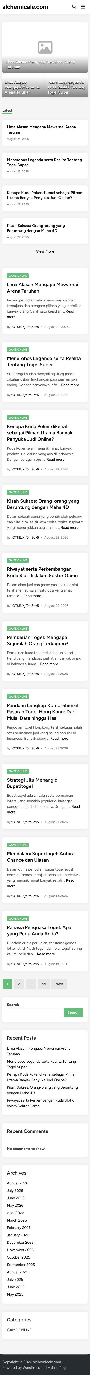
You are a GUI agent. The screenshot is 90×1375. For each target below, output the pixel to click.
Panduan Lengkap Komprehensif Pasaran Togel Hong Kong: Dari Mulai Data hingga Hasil (43, 711)
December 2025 (20, 1242)
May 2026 (15, 1205)
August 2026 (17, 1183)
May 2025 (15, 1294)
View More (45, 251)
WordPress (31, 1367)
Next (59, 984)
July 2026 (15, 1190)
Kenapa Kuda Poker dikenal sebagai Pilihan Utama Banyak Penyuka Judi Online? (39, 432)
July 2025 (15, 1279)
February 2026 (19, 1227)
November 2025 (20, 1250)
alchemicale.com (25, 6)
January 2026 (18, 1235)
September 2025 (21, 1264)
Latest (7, 110)
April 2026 (15, 1213)
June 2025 (15, 1287)
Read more (70, 385)
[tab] (7, 110)
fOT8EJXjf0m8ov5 (25, 327)
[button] (66, 28)
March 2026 (17, 1220)
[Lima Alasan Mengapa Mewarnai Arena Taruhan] (45, 47)
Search (13, 1004)
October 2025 (18, 1257)
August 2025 (17, 1272)
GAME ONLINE (18, 275)
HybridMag (57, 1367)
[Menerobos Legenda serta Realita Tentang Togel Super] (66, 85)
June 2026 (15, 1198)
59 (44, 984)
